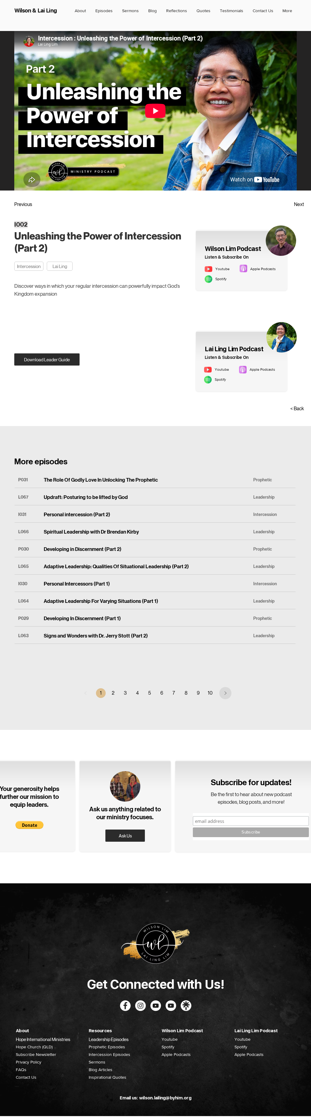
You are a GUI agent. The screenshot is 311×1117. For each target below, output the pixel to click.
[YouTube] (171, 1005)
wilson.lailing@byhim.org (165, 1098)
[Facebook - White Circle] (125, 1005)
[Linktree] (186, 1005)
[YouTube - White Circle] (155, 1005)
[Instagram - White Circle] (140, 1005)
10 (210, 693)
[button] (29, 825)
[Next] (225, 693)
